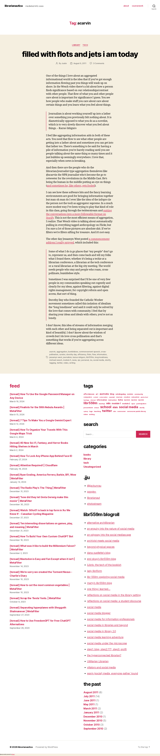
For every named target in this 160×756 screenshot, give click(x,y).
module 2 (126, 404)
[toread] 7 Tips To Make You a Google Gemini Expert (40, 420)
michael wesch (55, 360)
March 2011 (90, 708)
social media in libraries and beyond (107, 625)
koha (120, 400)
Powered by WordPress (46, 747)
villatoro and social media (101, 667)
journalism (67, 357)
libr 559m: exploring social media (106, 576)
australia (104, 394)
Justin (64, 63)
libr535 (141, 400)
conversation (103, 397)
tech (85, 45)
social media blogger (99, 613)
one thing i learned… (98, 589)
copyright (112, 397)
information (102, 354)
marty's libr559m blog (99, 583)
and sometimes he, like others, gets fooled (71, 185)
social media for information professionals (111, 619)
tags (91, 411)
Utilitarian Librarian (97, 661)
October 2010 (92, 724)
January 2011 (91, 712)
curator (62, 354)
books (87, 454)
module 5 (67, 360)
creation (127, 397)
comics (130, 394)
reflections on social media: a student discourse (114, 601)
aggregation (62, 351)
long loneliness (101, 357)
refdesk (96, 407)
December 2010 (93, 716)
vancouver (121, 411)
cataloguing (120, 394)
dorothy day (71, 354)
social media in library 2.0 (101, 631)
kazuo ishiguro (79, 357)
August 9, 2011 (79, 63)
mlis (108, 403)
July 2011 (89, 696)
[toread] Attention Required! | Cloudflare (34, 465)
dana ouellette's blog (98, 552)
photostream (94, 503)
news (74, 360)
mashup (102, 404)
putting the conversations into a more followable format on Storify (79, 214)
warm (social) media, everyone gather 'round (112, 673)
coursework (137, 6)
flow (94, 354)
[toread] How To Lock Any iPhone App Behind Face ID (41, 456)
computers (88, 397)
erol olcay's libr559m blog (101, 558)
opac (133, 404)
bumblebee (73, 351)
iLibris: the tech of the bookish (104, 564)
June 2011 (90, 700)
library (76, 45)
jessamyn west (55, 357)
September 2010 (93, 728)
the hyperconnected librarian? (104, 655)
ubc (114, 411)
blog (112, 394)
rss (91, 360)
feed (15, 386)
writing (72, 363)
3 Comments (98, 63)
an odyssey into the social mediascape (109, 534)
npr (79, 360)
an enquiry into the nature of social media (110, 528)
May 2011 (89, 704)
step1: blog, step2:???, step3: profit (107, 649)
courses (119, 397)
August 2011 (91, 692)
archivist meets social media (103, 540)
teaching (97, 411)
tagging (52, 363)
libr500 (127, 400)
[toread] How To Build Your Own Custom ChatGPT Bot (41, 536)
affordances (89, 394)
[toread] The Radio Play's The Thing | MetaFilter (38, 487)
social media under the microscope (107, 643)
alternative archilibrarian (101, 522)
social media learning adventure (105, 637)
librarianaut (93, 497)
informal (93, 400)
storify (107, 360)
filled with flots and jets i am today (80, 54)
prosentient (88, 407)
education (135, 397)
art (97, 394)
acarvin (52, 351)
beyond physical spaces (101, 546)
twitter (60, 363)
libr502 (134, 400)
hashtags (86, 400)
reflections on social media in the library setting (114, 595)
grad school (144, 397)
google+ (91, 491)
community (138, 394)
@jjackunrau (94, 485)
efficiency (82, 354)
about (126, 6)
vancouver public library (136, 411)
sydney (86, 411)
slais (115, 407)
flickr (89, 354)
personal (85, 360)
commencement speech (89, 351)
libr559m (90, 357)
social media (98, 360)
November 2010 (93, 720)
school (105, 407)
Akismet (13, 754)
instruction (112, 400)
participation (141, 404)
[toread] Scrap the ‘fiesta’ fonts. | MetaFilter (35, 598)
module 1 (116, 403)
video (65, 363)
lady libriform (94, 570)
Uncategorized (92, 466)
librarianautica (14, 5)
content (95, 397)
